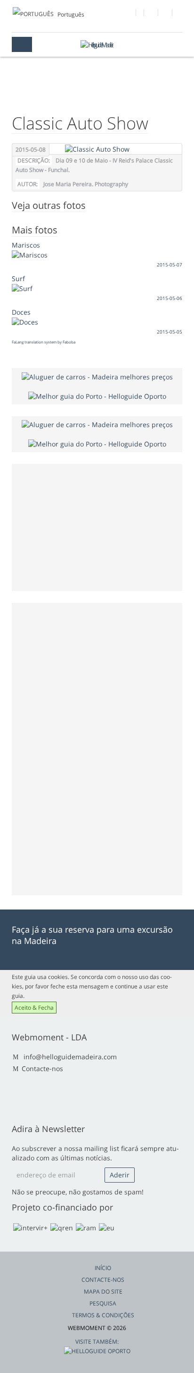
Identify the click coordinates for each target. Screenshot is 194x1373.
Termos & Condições (103, 1315)
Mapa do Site (103, 1291)
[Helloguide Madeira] (97, 45)
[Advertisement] (85, 748)
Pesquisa (102, 1303)
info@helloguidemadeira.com (70, 1056)
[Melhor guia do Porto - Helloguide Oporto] (97, 395)
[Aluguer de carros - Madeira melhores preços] (97, 375)
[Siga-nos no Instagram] (165, 13)
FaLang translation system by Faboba (43, 341)
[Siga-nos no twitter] (151, 13)
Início (103, 1268)
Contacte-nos (42, 1068)
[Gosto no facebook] (129, 13)
